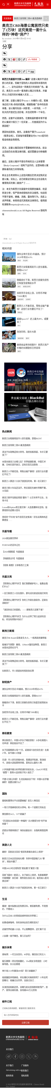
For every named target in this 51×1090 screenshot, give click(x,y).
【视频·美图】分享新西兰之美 (15, 565)
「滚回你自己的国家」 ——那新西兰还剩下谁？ (23, 610)
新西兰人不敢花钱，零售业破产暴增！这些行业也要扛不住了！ (33, 307)
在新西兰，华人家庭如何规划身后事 (18, 671)
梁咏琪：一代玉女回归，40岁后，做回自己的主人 (24, 954)
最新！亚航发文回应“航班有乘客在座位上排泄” (22, 852)
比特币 (28, 299)
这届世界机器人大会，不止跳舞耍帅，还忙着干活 (24, 929)
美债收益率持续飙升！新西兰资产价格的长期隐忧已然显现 (33, 346)
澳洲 (19, 260)
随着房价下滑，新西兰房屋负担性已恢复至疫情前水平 (33, 281)
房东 (24, 273)
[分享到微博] (14, 60)
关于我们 (9, 1065)
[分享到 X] (9, 60)
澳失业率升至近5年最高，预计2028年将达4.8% (31, 255)
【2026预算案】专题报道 (13, 552)
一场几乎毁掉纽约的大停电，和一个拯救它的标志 (24, 807)
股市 (27, 338)
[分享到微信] (4, 54)
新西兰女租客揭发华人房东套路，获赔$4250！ (33, 268)
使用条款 (9, 1076)
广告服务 (25, 1065)
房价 (19, 286)
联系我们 (24, 1071)
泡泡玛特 (20, 338)
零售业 (20, 312)
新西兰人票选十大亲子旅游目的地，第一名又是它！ (25, 481)
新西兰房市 (26, 286)
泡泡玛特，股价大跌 (26, 332)
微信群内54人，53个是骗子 (14, 814)
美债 (19, 351)
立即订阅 (25, 1023)
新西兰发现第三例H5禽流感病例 (28, 18)
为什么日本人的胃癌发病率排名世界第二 (20, 916)
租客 (19, 273)
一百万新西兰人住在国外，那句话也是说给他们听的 (25, 593)
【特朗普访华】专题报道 (13, 558)
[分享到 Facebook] (4, 60)
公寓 (4, 41)
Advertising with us (13, 1070)
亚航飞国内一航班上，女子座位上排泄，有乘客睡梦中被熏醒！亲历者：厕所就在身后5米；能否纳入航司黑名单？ (25, 878)
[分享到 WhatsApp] (19, 60)
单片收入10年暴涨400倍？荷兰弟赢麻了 (19, 971)
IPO (19, 325)
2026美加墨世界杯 (10, 538)
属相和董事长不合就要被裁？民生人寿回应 (21, 801)
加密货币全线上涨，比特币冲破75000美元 (32, 294)
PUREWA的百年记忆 (11, 545)
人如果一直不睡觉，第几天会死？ (17, 936)
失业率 (25, 260)
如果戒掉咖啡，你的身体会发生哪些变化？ (21, 922)
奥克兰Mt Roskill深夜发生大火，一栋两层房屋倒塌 (24, 638)
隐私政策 (25, 1076)
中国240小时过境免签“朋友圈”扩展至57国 (20, 868)
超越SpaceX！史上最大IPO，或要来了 (32, 320)
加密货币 (20, 299)
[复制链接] (24, 60)
